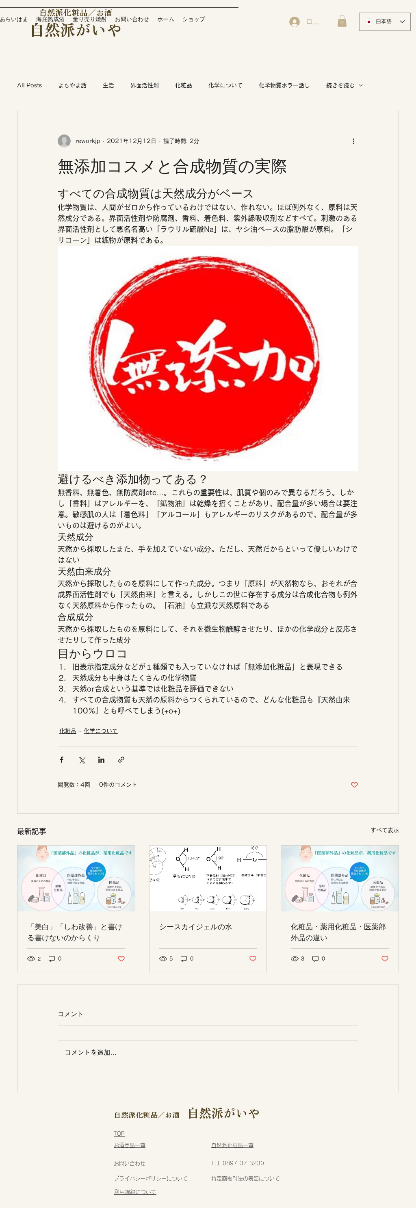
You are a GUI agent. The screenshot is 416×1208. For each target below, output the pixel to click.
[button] (342, 21)
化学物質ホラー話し (284, 85)
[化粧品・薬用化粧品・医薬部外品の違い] (340, 878)
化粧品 (183, 85)
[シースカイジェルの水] (208, 878)
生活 (108, 85)
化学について (225, 85)
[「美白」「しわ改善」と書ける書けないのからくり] (76, 878)
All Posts (29, 85)
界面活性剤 (144, 85)
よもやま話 (72, 85)
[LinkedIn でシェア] (101, 759)
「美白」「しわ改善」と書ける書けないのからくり (74, 932)
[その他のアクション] (353, 141)
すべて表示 (384, 830)
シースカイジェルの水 (195, 927)
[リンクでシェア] (121, 759)
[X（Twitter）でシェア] (81, 759)
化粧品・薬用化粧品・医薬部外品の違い (338, 932)
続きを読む (340, 85)
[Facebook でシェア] (61, 759)
